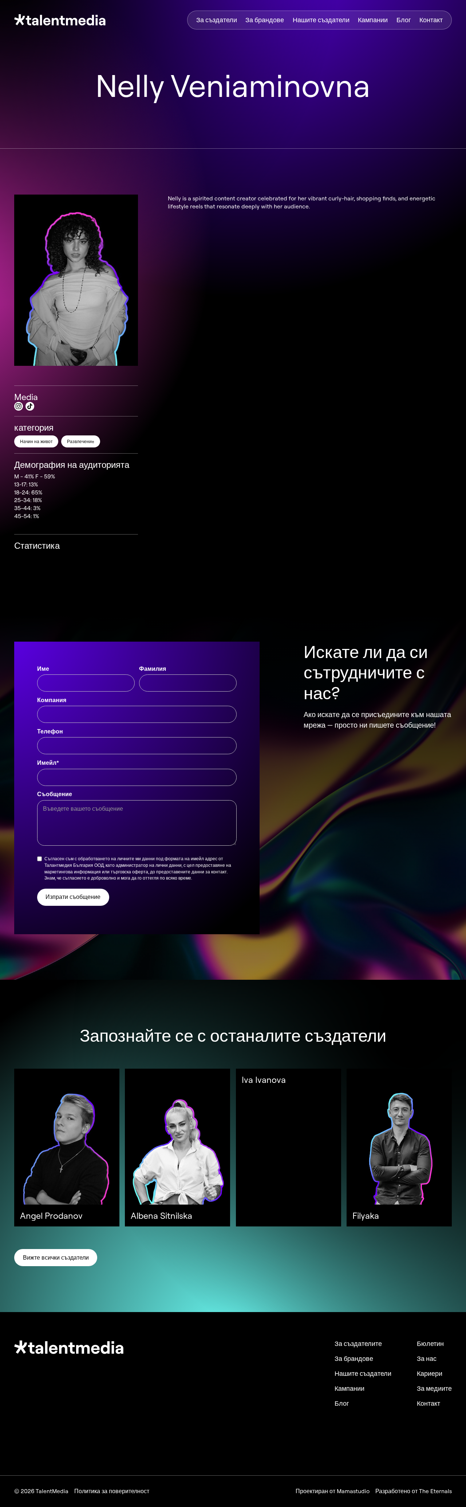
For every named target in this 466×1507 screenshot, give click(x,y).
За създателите (358, 1343)
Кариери (429, 1373)
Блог (403, 20)
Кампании (373, 20)
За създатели (216, 20)
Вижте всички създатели (56, 1257)
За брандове (264, 20)
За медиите (434, 1388)
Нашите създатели (321, 20)
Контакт (431, 20)
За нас (427, 1358)
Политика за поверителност (111, 1491)
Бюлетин (430, 1343)
